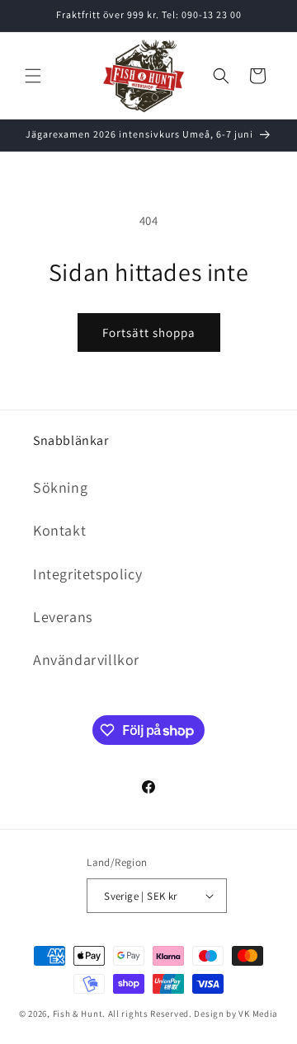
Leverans (62, 616)
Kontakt (59, 530)
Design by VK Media (236, 1013)
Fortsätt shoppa (149, 332)
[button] (33, 76)
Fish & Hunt (78, 1013)
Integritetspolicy (87, 573)
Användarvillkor (86, 659)
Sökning (60, 487)
